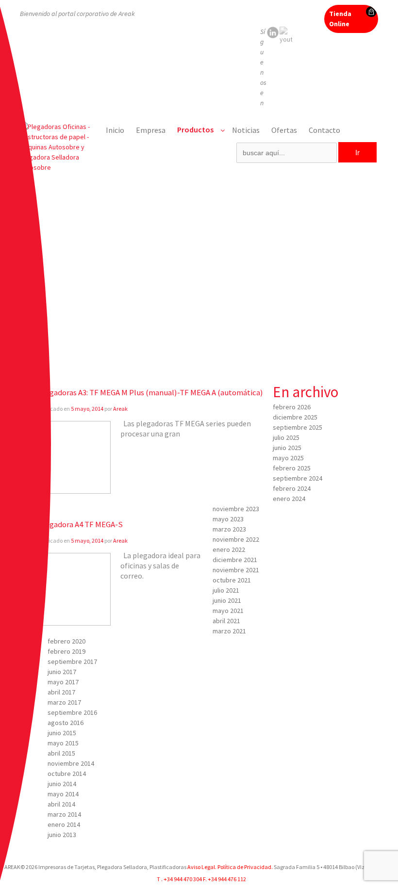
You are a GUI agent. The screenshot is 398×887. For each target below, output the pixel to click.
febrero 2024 (292, 488)
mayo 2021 (228, 610)
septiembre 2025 (297, 427)
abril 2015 (61, 753)
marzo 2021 (229, 631)
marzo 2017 (64, 702)
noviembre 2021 (236, 569)
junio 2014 (62, 783)
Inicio (115, 130)
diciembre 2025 (295, 417)
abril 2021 (226, 620)
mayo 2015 (63, 743)
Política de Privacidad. (244, 867)
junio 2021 (227, 600)
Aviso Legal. (201, 867)
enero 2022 (229, 549)
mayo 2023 (228, 519)
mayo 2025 (288, 457)
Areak (120, 408)
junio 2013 (62, 834)
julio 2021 (226, 590)
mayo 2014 (63, 794)
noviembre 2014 (71, 763)
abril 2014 (61, 804)
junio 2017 (62, 671)
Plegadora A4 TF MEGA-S (80, 524)
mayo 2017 (63, 681)
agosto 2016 (65, 722)
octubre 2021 (232, 580)
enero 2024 (289, 498)
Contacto (324, 130)
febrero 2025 (292, 468)
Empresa (151, 130)
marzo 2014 (64, 814)
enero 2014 (64, 824)
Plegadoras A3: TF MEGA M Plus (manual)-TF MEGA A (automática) (150, 392)
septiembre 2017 (72, 661)
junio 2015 (62, 732)
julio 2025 (286, 437)
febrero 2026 (292, 407)
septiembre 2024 (297, 478)
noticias (246, 130)
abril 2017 (61, 692)
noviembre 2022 (236, 539)
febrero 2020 (66, 641)
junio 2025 (287, 447)
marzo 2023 (229, 529)
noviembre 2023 (236, 508)
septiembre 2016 (72, 712)
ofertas (284, 130)
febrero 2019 (66, 651)
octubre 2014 (67, 773)
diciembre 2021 (235, 559)
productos (195, 129)
